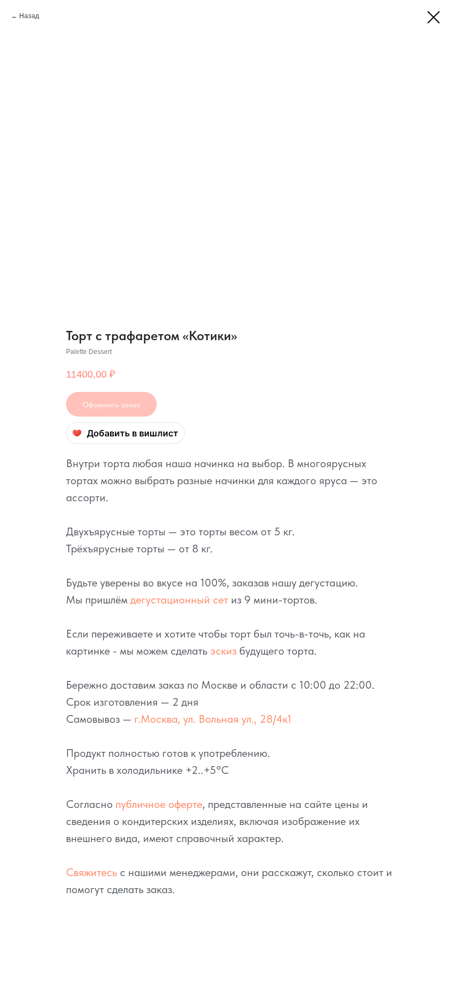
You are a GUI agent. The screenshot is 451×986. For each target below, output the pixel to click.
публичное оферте (159, 804)
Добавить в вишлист (132, 433)
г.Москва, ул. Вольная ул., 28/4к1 (213, 718)
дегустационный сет (179, 599)
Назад (29, 16)
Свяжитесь (91, 872)
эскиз (223, 650)
